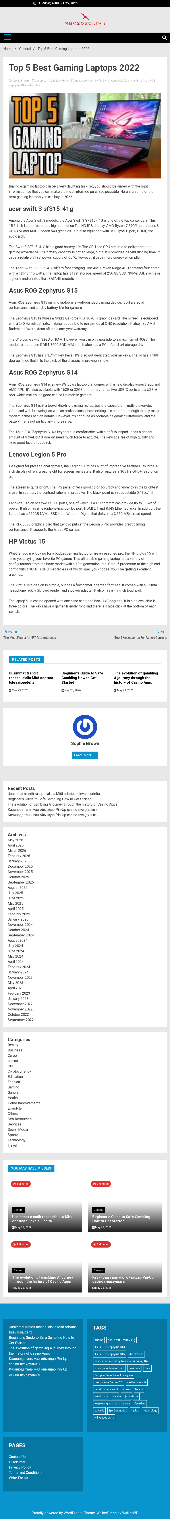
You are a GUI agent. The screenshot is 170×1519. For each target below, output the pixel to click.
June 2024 (16, 951)
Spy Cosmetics (118, 1410)
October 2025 (18, 877)
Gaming (13, 1087)
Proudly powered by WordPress (57, 1513)
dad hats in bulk (136, 1382)
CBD (11, 1066)
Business (15, 1050)
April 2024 (16, 962)
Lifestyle (15, 1108)
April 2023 (16, 988)
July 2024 (15, 946)
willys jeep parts (104, 1417)
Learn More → (85, 755)
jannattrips (131, 1396)
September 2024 (21, 935)
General (67, 80)
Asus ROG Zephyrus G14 (126, 80)
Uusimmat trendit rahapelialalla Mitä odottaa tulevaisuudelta (31, 678)
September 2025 (21, 882)
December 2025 (20, 866)
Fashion (14, 1082)
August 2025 (17, 888)
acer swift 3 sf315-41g (96, 80)
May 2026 (15, 840)
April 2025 (16, 909)
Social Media (18, 1129)
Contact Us (17, 1457)
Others (13, 1114)
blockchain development (109, 1368)
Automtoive (136, 1354)
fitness (126, 1389)
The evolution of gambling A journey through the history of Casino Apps (136, 678)
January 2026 (18, 861)
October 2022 (18, 1014)
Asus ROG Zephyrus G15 (110, 1354)
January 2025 (18, 919)
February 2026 (19, 856)
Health (13, 1098)
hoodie (116, 1396)
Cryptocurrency (19, 1071)
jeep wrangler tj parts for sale (112, 1403)
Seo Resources (20, 1119)
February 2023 (19, 993)
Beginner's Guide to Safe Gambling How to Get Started (82, 678)
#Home (99, 1340)
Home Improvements (24, 1103)
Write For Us (18, 1478)
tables (135, 1410)
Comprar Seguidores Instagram (114, 1375)
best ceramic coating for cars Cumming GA (121, 1361)
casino (13, 1061)
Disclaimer (17, 1462)
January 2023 (18, 999)
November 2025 (20, 872)
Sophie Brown (20, 80)
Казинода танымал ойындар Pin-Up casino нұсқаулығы (53, 810)
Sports (13, 1135)
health (139, 1389)
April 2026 (16, 845)
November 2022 (20, 1009)
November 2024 (20, 925)
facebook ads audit (106, 1389)
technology (150, 1410)
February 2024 (19, 967)
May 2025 (15, 903)
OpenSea (139, 1403)
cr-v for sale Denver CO (109, 1382)
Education (15, 1077)
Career (13, 1055)
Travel (12, 1145)
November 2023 (20, 977)
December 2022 (20, 1004)
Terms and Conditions (25, 1473)
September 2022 (21, 1020)
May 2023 (15, 983)
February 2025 (19, 914)
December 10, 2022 (46, 80)
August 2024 (17, 940)
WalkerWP (130, 1513)
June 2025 (16, 898)
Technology (16, 1140)
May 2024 (15, 956)
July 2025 (15, 893)
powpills (99, 1410)
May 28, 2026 (72, 690)
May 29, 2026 (19, 690)
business (134, 1368)
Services (14, 1124)
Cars (147, 1368)
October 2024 (18, 930)
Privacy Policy (20, 1467)
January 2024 (18, 972)
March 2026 (17, 851)
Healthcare (101, 1396)
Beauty (13, 1045)
